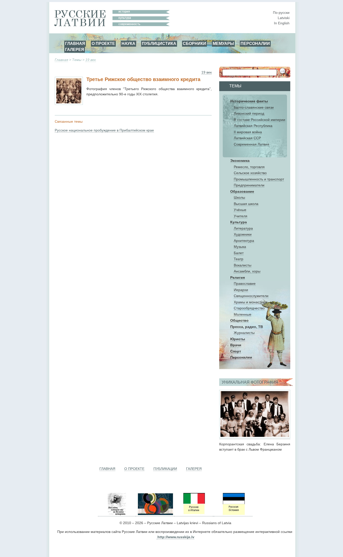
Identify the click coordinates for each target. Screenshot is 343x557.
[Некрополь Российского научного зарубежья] (117, 514)
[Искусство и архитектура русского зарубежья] (155, 514)
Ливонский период (249, 113)
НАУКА (128, 43)
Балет (239, 253)
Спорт (235, 351)
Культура (238, 222)
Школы (239, 197)
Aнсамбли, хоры (247, 271)
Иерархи (241, 290)
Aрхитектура (244, 241)
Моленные (242, 314)
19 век (90, 60)
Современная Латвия (251, 144)
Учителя (240, 216)
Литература (243, 228)
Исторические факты (249, 101)
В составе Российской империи (259, 120)
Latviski (284, 18)
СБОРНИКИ (194, 43)
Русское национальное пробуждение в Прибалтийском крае (104, 130)
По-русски (281, 13)
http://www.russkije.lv (175, 537)
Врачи (235, 345)
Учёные (240, 210)
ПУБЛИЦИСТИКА (159, 43)
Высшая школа (246, 204)
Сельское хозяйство (250, 173)
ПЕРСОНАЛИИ (255, 43)
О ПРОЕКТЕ (103, 43)
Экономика (240, 161)
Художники (243, 234)
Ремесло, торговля (249, 167)
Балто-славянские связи (254, 107)
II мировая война (248, 132)
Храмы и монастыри (250, 302)
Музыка (240, 247)
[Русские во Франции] (213, 514)
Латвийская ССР (247, 138)
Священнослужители (251, 296)
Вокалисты (242, 265)
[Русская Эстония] (233, 514)
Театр (238, 259)
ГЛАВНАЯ (75, 43)
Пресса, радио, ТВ (246, 327)
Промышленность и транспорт (259, 179)
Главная (61, 60)
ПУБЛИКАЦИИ (165, 469)
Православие (245, 284)
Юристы (237, 339)
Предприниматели (249, 185)
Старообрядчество (249, 308)
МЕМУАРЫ (223, 43)
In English (282, 23)
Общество (239, 320)
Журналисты (244, 333)
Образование (242, 191)
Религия (237, 277)
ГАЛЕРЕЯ (74, 49)
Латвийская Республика (253, 126)
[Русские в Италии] (193, 514)
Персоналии (241, 357)
